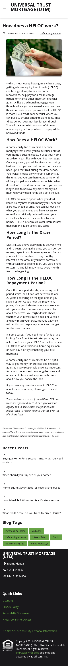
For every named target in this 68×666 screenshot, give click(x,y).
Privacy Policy (10, 607)
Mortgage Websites (28, 652)
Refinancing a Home (50, 33)
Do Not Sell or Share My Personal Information (30, 631)
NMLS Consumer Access (17, 619)
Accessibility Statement (16, 613)
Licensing (8, 600)
